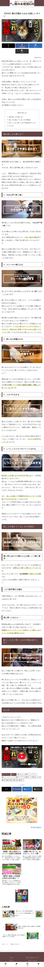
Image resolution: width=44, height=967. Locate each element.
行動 (16, 780)
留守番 (10, 780)
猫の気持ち (7, 774)
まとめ (11, 126)
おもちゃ (21, 774)
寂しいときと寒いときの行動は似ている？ (22, 123)
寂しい (29, 777)
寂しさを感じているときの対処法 (20, 120)
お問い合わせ (32, 960)
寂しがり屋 (37, 777)
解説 (14, 774)
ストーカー (21, 777)
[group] (18, 914)
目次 (19, 113)
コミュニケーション (9, 777)
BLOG (11, 960)
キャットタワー (32, 774)
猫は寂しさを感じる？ (16, 117)
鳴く (22, 780)
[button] (22, 51)
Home (11, 957)
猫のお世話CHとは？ (32, 957)
